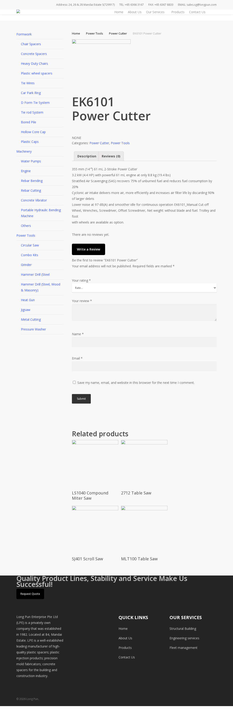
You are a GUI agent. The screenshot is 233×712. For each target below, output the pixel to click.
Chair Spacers (31, 44)
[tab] (87, 156)
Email (77, 358)
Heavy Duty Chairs (34, 63)
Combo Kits (29, 255)
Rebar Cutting (31, 190)
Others (26, 225)
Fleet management (184, 647)
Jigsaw (25, 310)
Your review (82, 301)
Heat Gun (28, 300)
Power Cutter (118, 33)
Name (78, 334)
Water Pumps (31, 161)
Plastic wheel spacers (36, 73)
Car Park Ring (31, 93)
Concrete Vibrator (34, 200)
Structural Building (183, 628)
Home (76, 33)
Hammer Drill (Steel (35, 274)
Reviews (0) (111, 156)
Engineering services (184, 638)
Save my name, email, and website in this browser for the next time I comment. (136, 382)
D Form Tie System (35, 102)
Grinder (26, 265)
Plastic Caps (30, 141)
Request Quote (30, 594)
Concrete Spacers (34, 54)
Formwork (24, 34)
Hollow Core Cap (33, 132)
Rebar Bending (32, 181)
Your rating (81, 280)
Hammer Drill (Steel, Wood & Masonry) (40, 287)
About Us (125, 638)
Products (125, 647)
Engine (26, 171)
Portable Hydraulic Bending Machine (41, 213)
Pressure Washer (33, 329)
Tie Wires (28, 83)
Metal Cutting (31, 319)
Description (86, 156)
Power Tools (25, 235)
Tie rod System (32, 112)
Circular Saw (30, 245)
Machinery (24, 151)
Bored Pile (28, 122)
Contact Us (127, 657)
